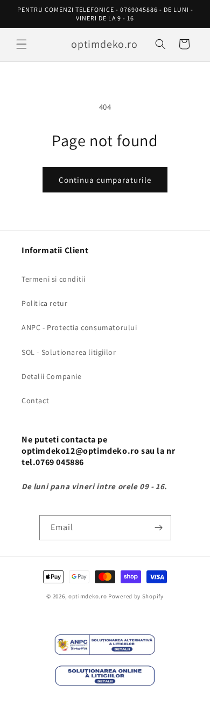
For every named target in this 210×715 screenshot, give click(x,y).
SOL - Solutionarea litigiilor (69, 352)
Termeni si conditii (53, 279)
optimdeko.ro (87, 596)
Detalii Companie (52, 376)
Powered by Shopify (136, 596)
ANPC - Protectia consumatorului (79, 327)
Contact (35, 400)
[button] (21, 44)
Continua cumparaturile (105, 180)
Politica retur (44, 303)
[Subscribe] (159, 527)
